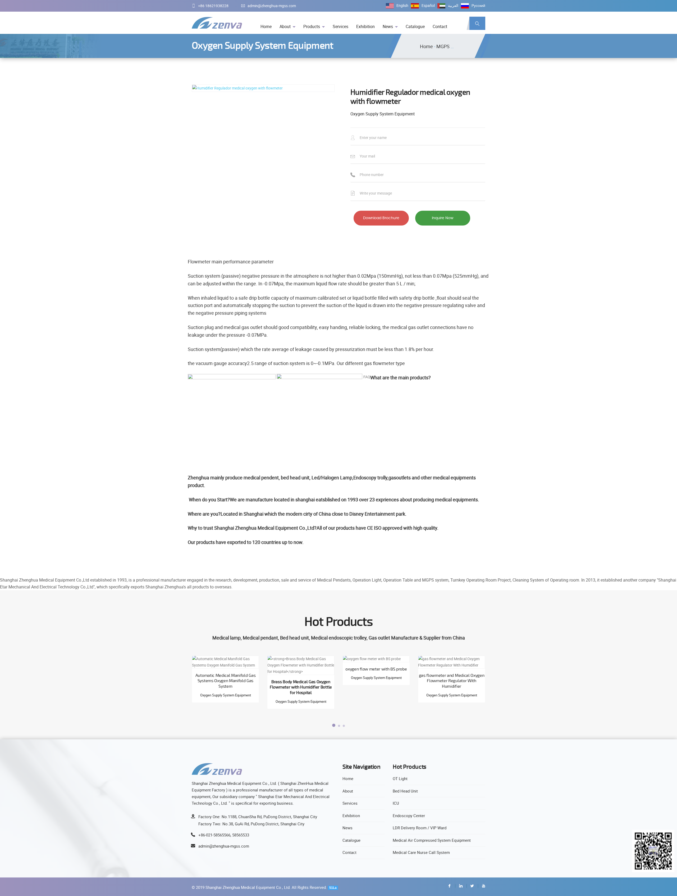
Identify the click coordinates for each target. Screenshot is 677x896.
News (388, 26)
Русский (478, 5)
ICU (396, 803)
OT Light (400, 778)
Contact (440, 26)
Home (266, 26)
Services (340, 26)
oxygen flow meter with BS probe (376, 669)
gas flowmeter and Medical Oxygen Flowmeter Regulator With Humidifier (451, 680)
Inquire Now (442, 218)
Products (311, 26)
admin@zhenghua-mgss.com (272, 5)
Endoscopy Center (409, 815)
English (402, 5)
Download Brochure (381, 218)
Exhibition (365, 26)
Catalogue (415, 26)
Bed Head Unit (405, 791)
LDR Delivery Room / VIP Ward (419, 827)
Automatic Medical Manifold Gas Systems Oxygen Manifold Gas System (225, 680)
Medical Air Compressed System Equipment (432, 840)
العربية (453, 5)
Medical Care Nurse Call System (421, 852)
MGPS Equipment (454, 46)
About (285, 26)
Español (428, 5)
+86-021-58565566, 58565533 (223, 835)
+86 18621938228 (213, 5)
